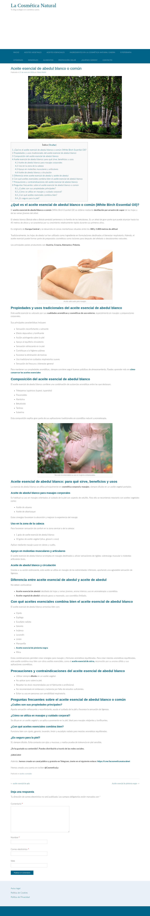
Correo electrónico (20, 849)
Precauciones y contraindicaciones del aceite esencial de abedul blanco (45, 182)
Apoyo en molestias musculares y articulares (36, 169)
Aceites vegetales (32, 52)
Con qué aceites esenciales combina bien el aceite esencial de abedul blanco (47, 179)
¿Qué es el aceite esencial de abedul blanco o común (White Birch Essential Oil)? (49, 150)
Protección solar (67, 60)
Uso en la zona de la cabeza (29, 166)
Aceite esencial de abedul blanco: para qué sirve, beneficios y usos (43, 159)
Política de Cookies (19, 893)
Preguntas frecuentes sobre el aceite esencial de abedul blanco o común (45, 185)
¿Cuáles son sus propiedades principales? (35, 189)
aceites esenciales (26, 774)
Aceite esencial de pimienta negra (32, 648)
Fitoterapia (125, 52)
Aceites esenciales (56, 52)
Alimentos (48, 60)
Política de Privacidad (20, 897)
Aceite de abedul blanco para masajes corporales (38, 163)
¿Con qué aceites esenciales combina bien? (36, 195)
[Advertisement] (75, 31)
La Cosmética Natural (33, 5)
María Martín (41, 72)
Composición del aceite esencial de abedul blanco (35, 156)
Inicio (16, 52)
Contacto (107, 60)
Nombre (15, 838)
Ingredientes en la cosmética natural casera (92, 52)
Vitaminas (18, 60)
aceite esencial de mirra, (83, 661)
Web (13, 861)
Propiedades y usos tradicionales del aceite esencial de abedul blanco (44, 153)
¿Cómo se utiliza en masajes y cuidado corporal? (38, 192)
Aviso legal (15, 888)
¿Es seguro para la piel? (27, 198)
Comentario (17, 804)
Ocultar (52, 145)
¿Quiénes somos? (89, 60)
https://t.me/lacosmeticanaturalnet (113, 761)
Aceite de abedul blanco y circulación (33, 173)
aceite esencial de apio (20, 783)
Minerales (33, 60)
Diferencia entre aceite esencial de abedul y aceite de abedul (40, 176)
